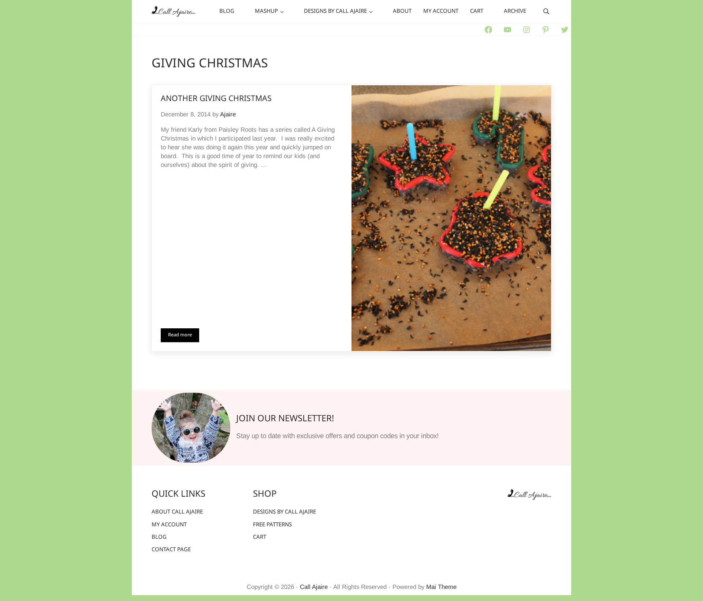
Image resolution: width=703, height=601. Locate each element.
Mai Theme (441, 586)
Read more (183, 336)
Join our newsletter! (285, 419)
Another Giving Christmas (216, 99)
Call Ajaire (314, 586)
